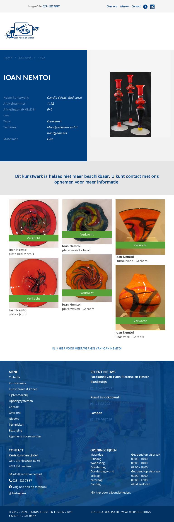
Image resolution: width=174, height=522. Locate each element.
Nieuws (124, 6)
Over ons (111, 6)
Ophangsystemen (21, 401)
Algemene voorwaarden (25, 436)
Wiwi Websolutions (136, 512)
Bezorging (15, 430)
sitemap (30, 515)
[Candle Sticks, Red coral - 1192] (130, 104)
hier (98, 492)
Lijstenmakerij (18, 395)
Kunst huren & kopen (23, 389)
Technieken (16, 424)
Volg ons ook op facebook (29, 487)
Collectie (14, 377)
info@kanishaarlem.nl (27, 474)
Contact (135, 6)
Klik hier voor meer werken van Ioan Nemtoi (87, 348)
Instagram (19, 493)
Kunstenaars (17, 383)
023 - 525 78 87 (22, 480)
